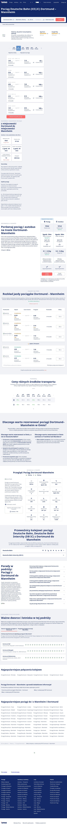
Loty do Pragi (37, 794)
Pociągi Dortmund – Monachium (42, 710)
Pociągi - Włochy (5, 805)
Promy (24, 2)
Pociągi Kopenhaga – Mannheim (58, 724)
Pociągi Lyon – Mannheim (40, 730)
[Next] (41, 48)
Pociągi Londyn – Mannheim (57, 721)
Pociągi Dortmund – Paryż (7, 707)
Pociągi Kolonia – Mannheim (57, 733)
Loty (21, 2)
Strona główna (4, 743)
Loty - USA (36, 805)
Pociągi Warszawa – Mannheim (8, 724)
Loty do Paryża (37, 790)
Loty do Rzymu (37, 788)
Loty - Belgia (37, 803)
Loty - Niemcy (37, 798)
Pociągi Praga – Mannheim (23, 727)
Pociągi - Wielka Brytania (7, 807)
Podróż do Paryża (54, 798)
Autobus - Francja (22, 801)
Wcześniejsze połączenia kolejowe (12, 365)
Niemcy (12, 743)
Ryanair (36, 813)
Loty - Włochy (37, 807)
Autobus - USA (21, 803)
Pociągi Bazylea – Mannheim (41, 733)
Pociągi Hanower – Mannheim (41, 736)
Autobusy (16, 2)
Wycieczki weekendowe (56, 782)
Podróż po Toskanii (55, 784)
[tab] (12, 52)
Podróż (52, 779)
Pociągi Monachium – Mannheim (9, 727)
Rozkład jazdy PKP (6, 784)
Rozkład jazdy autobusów (24, 786)
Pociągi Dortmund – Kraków (24, 718)
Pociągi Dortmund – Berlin (56, 707)
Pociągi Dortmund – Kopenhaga (25, 710)
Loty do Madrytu (38, 786)
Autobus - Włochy (22, 805)
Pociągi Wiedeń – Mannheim (41, 724)
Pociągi (10, 2)
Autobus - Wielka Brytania (24, 807)
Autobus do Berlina (22, 794)
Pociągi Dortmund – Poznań (40, 716)
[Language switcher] (38, 2)
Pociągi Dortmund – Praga (56, 710)
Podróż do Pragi (54, 803)
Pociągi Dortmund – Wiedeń (8, 710)
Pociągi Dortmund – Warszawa (41, 707)
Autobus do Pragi (22, 796)
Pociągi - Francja (5, 801)
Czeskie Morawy (54, 786)
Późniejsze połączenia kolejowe (55, 365)
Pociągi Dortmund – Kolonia (57, 718)
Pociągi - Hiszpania (6, 796)
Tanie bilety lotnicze (39, 784)
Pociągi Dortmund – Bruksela (24, 713)
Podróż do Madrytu (55, 794)
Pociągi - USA (4, 803)
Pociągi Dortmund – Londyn (24, 707)
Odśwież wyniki (32, 303)
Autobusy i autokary (23, 779)
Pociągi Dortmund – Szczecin (24, 721)
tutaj (45, 370)
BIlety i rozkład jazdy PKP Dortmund (43, 690)
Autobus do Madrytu (23, 788)
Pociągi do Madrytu (6, 786)
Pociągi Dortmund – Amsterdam (9, 713)
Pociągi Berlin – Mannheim (23, 724)
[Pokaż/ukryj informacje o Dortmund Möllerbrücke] (63, 657)
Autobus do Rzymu (22, 790)
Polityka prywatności (41, 823)
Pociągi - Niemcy (5, 798)
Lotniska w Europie (39, 782)
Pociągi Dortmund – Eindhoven (57, 716)
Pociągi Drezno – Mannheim (57, 736)
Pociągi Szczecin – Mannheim (24, 736)
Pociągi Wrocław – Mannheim (57, 730)
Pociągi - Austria (5, 809)
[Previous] (14, 395)
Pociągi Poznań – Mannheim (24, 730)
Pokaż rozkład (6, 159)
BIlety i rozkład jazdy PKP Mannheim (10, 692)
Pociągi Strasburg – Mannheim (8, 736)
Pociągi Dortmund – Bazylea (40, 718)
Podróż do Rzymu (54, 796)
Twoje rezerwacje (47, 2)
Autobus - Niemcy (22, 798)
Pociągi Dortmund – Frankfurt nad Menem (11, 716)
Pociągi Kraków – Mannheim (8, 733)
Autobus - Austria (22, 809)
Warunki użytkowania (28, 823)
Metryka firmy (17, 823)
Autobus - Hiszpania (23, 782)
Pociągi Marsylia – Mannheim (24, 733)
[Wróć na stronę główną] (5, 2)
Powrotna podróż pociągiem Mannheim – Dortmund (15, 690)
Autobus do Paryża (22, 792)
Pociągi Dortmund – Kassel (56, 675)
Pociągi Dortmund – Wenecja (41, 713)
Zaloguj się (63, 2)
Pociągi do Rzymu (5, 788)
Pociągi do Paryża (5, 790)
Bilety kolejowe (5, 782)
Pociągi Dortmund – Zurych (56, 713)
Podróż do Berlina (54, 801)
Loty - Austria (37, 811)
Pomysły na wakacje (55, 788)
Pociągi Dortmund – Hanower (41, 675)
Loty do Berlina (38, 792)
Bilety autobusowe (22, 784)
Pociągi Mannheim (20, 743)
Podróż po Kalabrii (55, 792)
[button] (31, 19)
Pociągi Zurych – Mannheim (40, 727)
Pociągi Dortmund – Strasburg (8, 721)
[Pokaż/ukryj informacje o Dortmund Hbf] (63, 645)
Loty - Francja (37, 801)
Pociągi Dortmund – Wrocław (8, 675)
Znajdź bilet (6, 142)
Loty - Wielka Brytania (39, 809)
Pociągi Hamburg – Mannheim (8, 730)
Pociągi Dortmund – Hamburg (24, 716)
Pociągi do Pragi (5, 794)
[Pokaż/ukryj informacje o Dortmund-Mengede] (63, 651)
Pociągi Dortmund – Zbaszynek (25, 675)
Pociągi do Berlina (6, 792)
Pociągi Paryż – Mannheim (40, 721)
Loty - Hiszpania (38, 796)
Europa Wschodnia (55, 790)
